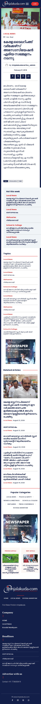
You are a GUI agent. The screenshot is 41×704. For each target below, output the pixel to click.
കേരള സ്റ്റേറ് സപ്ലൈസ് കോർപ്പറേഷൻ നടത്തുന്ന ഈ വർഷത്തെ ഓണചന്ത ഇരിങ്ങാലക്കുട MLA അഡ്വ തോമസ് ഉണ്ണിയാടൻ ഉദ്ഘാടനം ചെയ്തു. (22, 201)
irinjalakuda (13, 181)
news (20, 181)
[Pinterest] (23, 76)
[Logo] (13, 3)
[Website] (23, 701)
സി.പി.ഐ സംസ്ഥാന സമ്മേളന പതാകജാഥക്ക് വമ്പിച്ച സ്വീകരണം (30, 568)
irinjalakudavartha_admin (23, 65)
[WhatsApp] (28, 76)
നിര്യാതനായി (12, 220)
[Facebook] (12, 76)
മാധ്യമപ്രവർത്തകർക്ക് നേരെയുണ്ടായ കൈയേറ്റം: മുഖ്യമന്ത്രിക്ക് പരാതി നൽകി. (17, 477)
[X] (18, 76)
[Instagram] (18, 701)
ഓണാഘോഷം (12, 212)
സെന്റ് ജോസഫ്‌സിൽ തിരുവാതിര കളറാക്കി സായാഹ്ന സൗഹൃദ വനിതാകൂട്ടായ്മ (19, 230)
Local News (9, 34)
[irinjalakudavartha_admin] (7, 65)
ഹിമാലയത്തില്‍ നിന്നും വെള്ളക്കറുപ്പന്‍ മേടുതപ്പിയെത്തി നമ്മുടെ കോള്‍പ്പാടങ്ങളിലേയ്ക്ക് (10, 569)
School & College (14, 225)
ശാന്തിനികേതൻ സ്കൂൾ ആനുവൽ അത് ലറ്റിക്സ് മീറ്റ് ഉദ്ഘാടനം (17, 333)
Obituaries (11, 217)
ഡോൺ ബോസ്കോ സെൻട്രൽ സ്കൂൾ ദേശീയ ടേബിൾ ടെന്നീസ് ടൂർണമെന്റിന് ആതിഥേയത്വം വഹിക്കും (21, 242)
